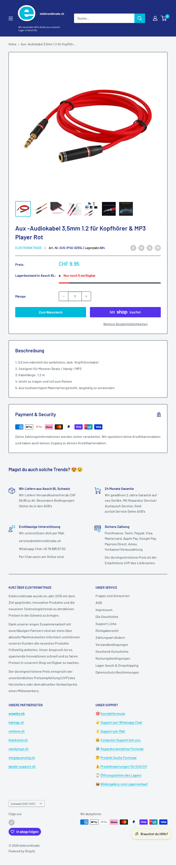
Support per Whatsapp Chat (121, 722)
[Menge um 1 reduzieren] (63, 296)
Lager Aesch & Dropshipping (117, 665)
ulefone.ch (17, 731)
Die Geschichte (107, 616)
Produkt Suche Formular (118, 757)
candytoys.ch (19, 749)
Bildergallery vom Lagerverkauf (124, 784)
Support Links (106, 624)
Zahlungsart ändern (110, 637)
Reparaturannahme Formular (122, 749)
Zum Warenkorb (50, 312)
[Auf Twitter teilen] (150, 247)
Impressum (104, 610)
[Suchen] (139, 18)
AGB (99, 603)
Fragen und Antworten (113, 596)
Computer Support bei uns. (120, 740)
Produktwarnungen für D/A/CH (123, 766)
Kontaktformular (112, 713)
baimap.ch (16, 722)
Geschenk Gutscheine (112, 651)
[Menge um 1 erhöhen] (86, 296)
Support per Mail (112, 731)
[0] (164, 18)
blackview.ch (18, 740)
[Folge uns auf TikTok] (12, 822)
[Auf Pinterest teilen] (141, 247)
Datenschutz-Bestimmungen (117, 672)
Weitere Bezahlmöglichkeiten (125, 324)
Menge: (21, 296)
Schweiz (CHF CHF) (23, 803)
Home (13, 44)
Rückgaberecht (107, 630)
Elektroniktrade (28, 248)
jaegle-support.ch (22, 766)
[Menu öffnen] (11, 18)
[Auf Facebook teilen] (133, 247)
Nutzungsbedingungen (113, 658)
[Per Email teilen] (158, 247)
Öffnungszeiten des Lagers (120, 775)
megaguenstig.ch (22, 757)
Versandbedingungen (112, 644)
